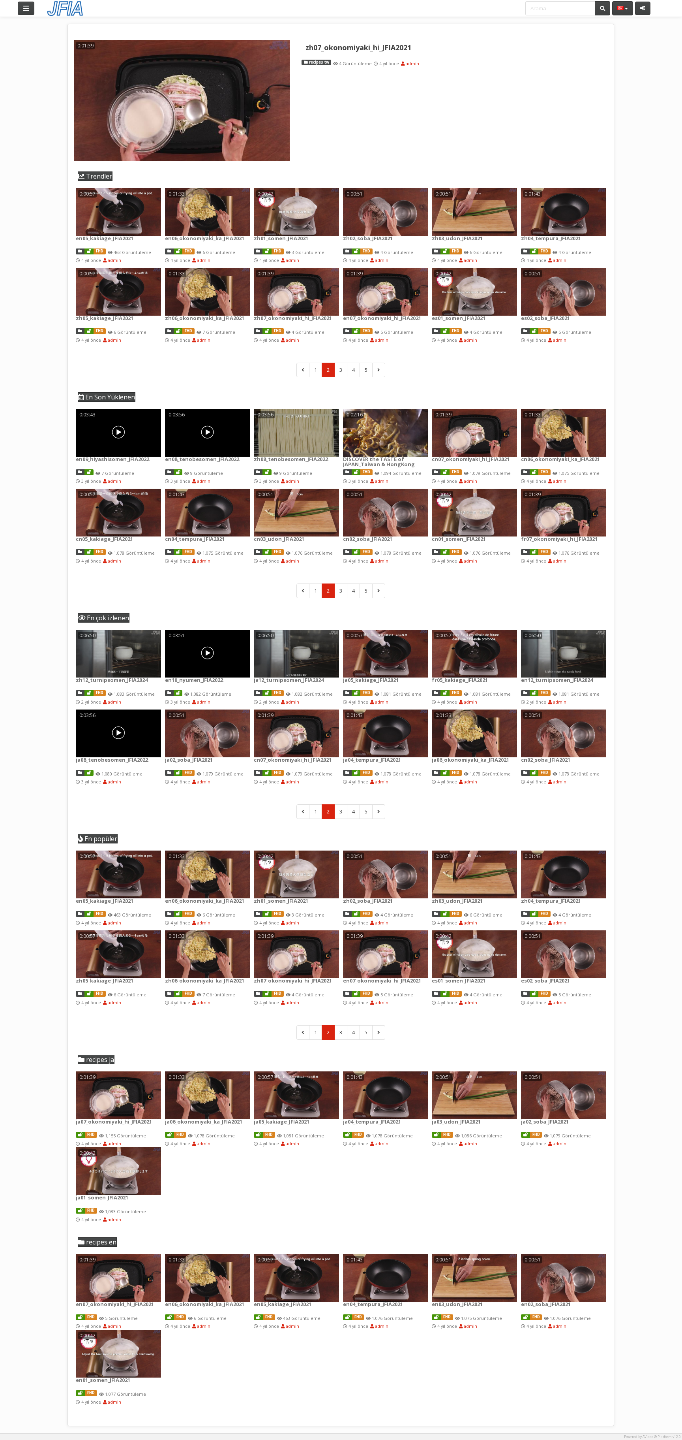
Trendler (98, 176)
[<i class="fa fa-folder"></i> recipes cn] (436, 472)
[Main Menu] (26, 8)
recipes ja (99, 1059)
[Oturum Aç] (642, 8)
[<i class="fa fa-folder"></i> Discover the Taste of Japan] (347, 472)
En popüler (100, 838)
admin (412, 63)
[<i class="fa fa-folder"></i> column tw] (258, 472)
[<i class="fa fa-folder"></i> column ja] (258, 693)
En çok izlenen (107, 618)
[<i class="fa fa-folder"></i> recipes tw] (258, 251)
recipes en (100, 1242)
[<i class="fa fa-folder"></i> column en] (80, 472)
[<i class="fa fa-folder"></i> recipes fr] (525, 552)
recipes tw (318, 62)
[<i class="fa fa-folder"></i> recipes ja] (347, 693)
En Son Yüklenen (109, 397)
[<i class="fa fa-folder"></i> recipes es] (436, 331)
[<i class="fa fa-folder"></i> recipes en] (80, 251)
